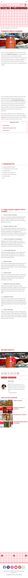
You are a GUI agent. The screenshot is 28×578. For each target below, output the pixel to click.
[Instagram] (12, 567)
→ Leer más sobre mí (12, 392)
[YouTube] (16, 567)
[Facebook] (4, 567)
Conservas (4, 377)
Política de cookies (15, 571)
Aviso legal (22, 571)
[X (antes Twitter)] (8, 567)
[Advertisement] (14, 18)
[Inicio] (14, 556)
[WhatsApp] (23, 567)
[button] (26, 1)
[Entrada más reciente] (2, 556)
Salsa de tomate (12, 377)
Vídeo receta (5, 130)
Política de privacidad (8, 571)
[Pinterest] (19, 567)
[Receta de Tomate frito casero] (14, 7)
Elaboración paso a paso (9, 128)
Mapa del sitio (14, 572)
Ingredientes (6, 125)
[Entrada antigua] (26, 556)
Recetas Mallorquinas (17, 574)
